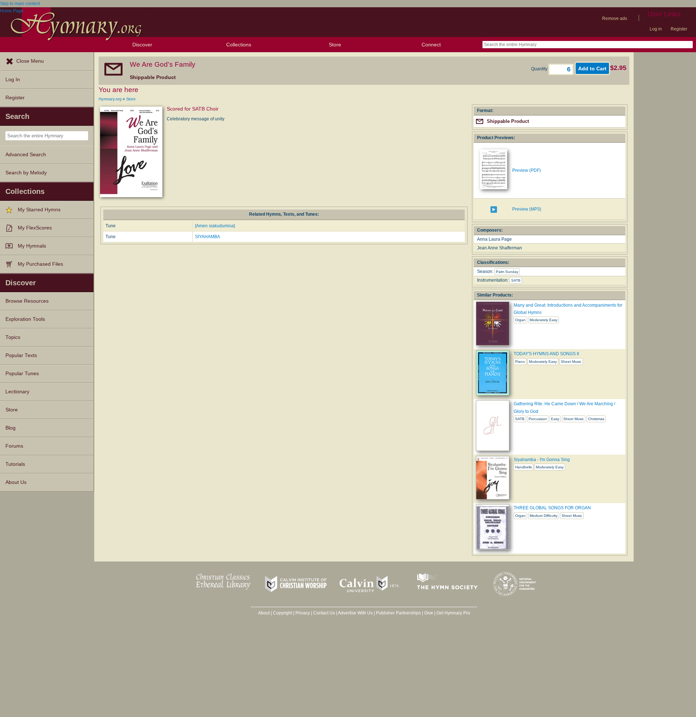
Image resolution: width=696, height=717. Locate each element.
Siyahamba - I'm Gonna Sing (542, 459)
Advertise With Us (355, 613)
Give (428, 613)
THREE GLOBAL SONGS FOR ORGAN (552, 507)
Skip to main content (20, 3)
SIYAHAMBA (207, 236)
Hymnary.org (110, 99)
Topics (12, 337)
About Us (15, 482)
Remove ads (614, 18)
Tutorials (15, 464)
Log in (656, 29)
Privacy (302, 613)
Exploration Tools (25, 319)
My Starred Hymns (39, 209)
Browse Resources (27, 301)
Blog (10, 428)
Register (679, 29)
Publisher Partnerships (398, 613)
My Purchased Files (40, 264)
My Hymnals (32, 246)
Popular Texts (21, 355)
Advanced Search (25, 154)
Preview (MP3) (526, 209)
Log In (12, 79)
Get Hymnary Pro (453, 613)
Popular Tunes (22, 373)
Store (335, 44)
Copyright (282, 613)
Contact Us (324, 613)
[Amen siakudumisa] (215, 225)
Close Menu (30, 61)
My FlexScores (35, 228)
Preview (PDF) (526, 170)
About (264, 613)
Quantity (539, 68)
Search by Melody (26, 172)
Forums (14, 446)
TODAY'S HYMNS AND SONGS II (546, 353)
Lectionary (17, 391)
